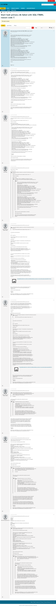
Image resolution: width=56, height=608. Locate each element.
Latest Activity (9, 25)
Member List (3, 10)
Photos (15, 25)
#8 (53, 436)
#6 (53, 300)
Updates (23, 8)
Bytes (32, 602)
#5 (53, 223)
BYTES (8, 8)
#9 (53, 514)
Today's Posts (13, 10)
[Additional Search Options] (53, 4)
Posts (3, 25)
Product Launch (15, 8)
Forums (3, 8)
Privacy (42, 602)
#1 (53, 30)
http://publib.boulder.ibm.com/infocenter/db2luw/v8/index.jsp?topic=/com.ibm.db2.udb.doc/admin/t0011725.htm (36, 367)
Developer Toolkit (31, 8)
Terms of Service (47, 602)
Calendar (8, 10)
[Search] (55, 4)
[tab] (3, 25)
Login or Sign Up (50, 0)
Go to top (53, 602)
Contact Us (38, 602)
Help (34, 602)
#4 (53, 166)
